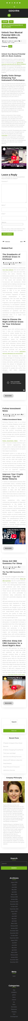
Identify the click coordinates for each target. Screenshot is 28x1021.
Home (14, 997)
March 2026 (14, 894)
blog (11, 21)
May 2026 (14, 889)
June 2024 (14, 945)
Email (4, 213)
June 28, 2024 (8, 262)
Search (14, 722)
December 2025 (14, 901)
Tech (14, 1014)
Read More (9, 396)
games (14, 994)
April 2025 (14, 921)
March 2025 (14, 923)
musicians (4, 135)
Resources (14, 1009)
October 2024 (14, 935)
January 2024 (14, 957)
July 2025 (14, 913)
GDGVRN (14, 11)
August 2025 (14, 911)
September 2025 (14, 909)
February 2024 (14, 954)
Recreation (14, 1007)
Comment (5, 181)
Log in (14, 976)
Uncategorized (14, 1016)
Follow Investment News (10, 440)
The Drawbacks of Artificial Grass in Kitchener (11, 256)
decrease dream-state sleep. (16, 674)
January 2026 (14, 899)
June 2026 (14, 887)
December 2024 (14, 930)
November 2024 (14, 933)
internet (14, 999)
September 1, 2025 (9, 414)
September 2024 (14, 938)
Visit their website (7, 269)
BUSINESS (14, 992)
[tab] (9, 15)
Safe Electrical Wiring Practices (12, 756)
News (14, 1004)
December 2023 (14, 959)
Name (4, 205)
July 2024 (14, 942)
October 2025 (14, 906)
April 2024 (14, 950)
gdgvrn (16, 41)
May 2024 (14, 947)
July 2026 (14, 884)
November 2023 (14, 962)
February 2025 (14, 925)
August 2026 (14, 882)
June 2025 (14, 916)
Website (4, 222)
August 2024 (14, 940)
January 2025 (14, 928)
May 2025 (14, 918)
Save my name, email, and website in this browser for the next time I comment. (13, 229)
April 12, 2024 (7, 41)
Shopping (14, 1011)
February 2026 (14, 897)
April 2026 (14, 892)
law (14, 1002)
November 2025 (14, 904)
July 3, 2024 (8, 567)
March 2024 (14, 952)
